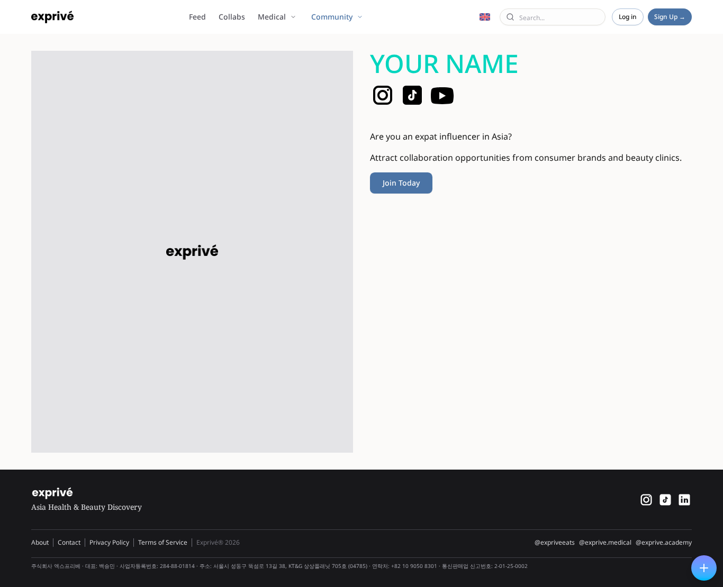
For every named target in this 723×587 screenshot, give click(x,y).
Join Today (401, 183)
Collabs (232, 17)
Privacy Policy (109, 542)
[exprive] (665, 499)
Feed (197, 17)
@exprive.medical (605, 542)
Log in (628, 16)
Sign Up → (669, 16)
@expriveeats (555, 542)
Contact (69, 542)
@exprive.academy (664, 542)
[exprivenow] (646, 499)
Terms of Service (162, 542)
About (40, 542)
